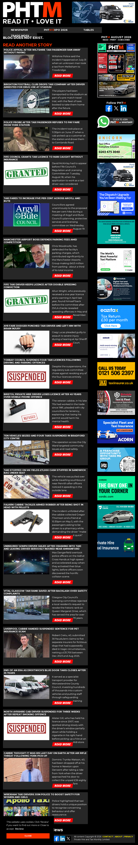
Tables (88, 29)
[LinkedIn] (123, 111)
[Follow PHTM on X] (68, 840)
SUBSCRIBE (124, 40)
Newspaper (19, 29)
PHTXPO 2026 (56, 29)
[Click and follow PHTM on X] (116, 111)
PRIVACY (128, 836)
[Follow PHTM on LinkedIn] (62, 840)
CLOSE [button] (28, 836)
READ (105, 40)
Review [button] (19, 829)
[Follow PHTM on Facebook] (56, 840)
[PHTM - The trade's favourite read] (32, 23)
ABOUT (119, 836)
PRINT (113, 40)
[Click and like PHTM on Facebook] (109, 111)
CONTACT (107, 836)
